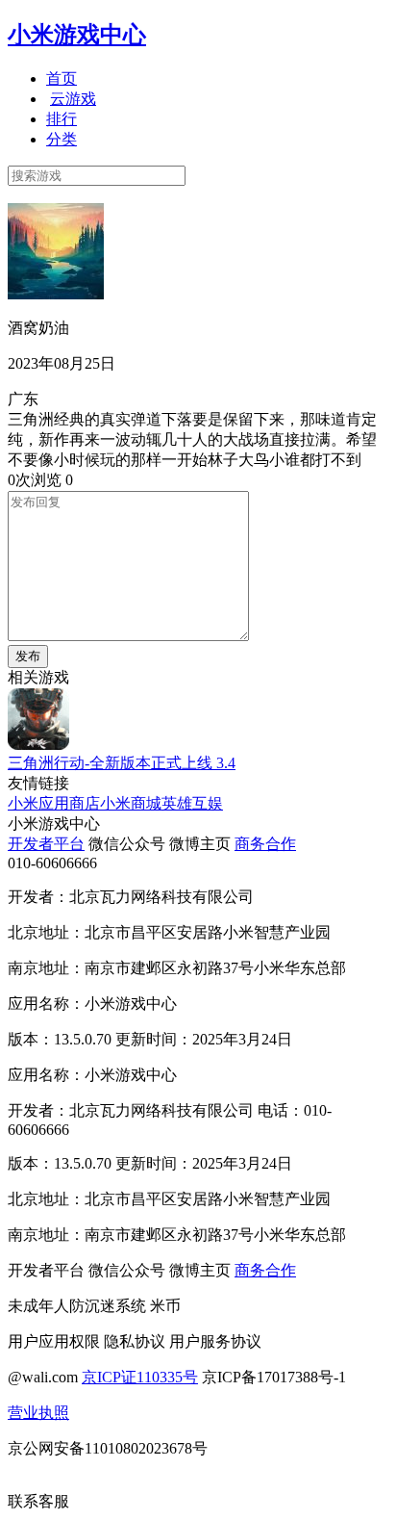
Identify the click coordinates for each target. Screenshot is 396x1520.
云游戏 (73, 98)
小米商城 (130, 803)
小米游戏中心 (77, 34)
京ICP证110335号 (140, 1377)
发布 (27, 656)
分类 (61, 139)
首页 (61, 78)
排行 (61, 119)
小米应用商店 (54, 803)
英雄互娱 (192, 803)
